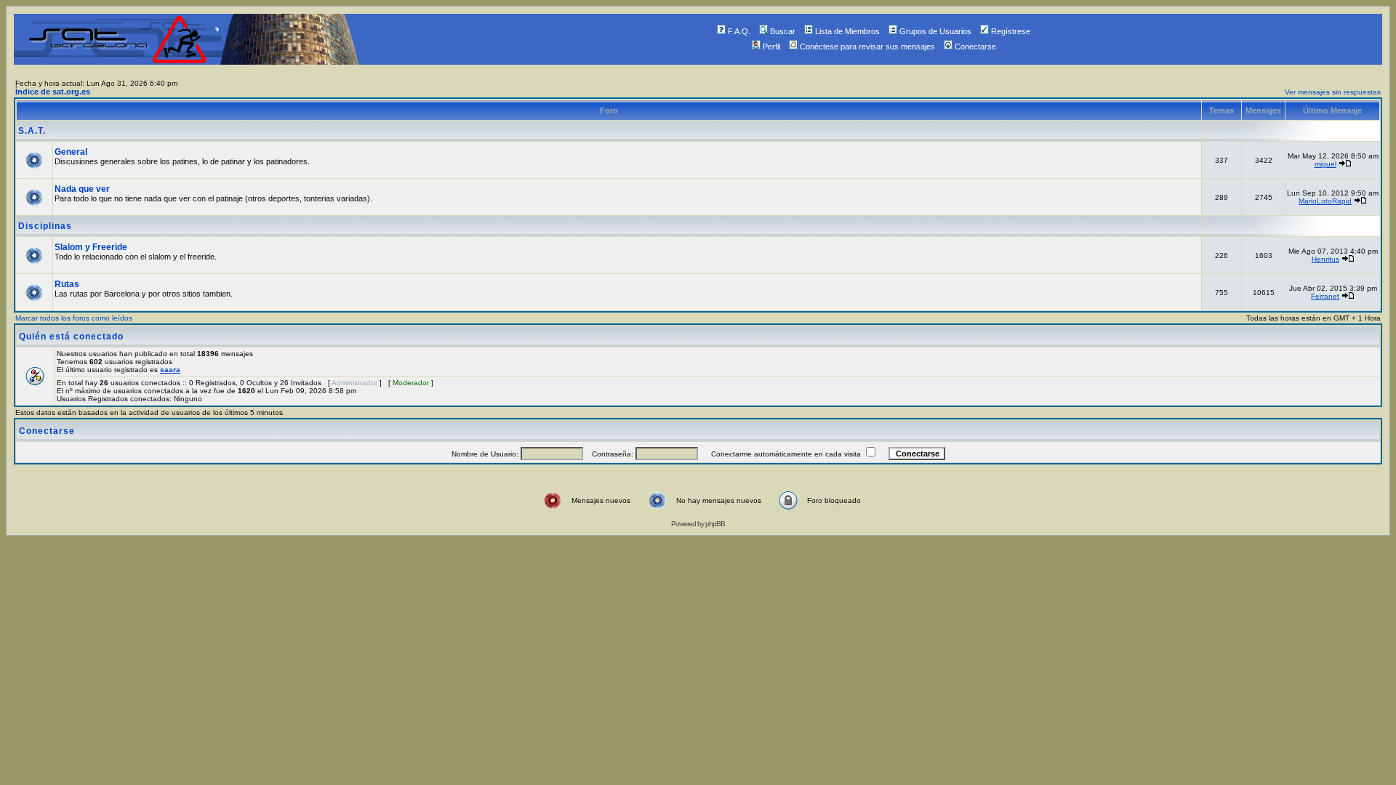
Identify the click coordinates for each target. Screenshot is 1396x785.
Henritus (1325, 259)
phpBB (715, 524)
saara (170, 370)
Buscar (782, 31)
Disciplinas (45, 226)
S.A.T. (32, 131)
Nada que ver (82, 189)
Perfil (771, 46)
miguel (1325, 164)
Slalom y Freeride (91, 247)
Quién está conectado (71, 336)
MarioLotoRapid (1325, 201)
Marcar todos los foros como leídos (73, 318)
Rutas (67, 284)
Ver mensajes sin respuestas (1333, 92)
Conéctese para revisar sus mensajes (867, 46)
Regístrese (1010, 31)
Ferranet (1325, 296)
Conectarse (975, 46)
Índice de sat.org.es (52, 91)
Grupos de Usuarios (935, 31)
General (71, 152)
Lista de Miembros (847, 31)
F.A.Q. (739, 31)
